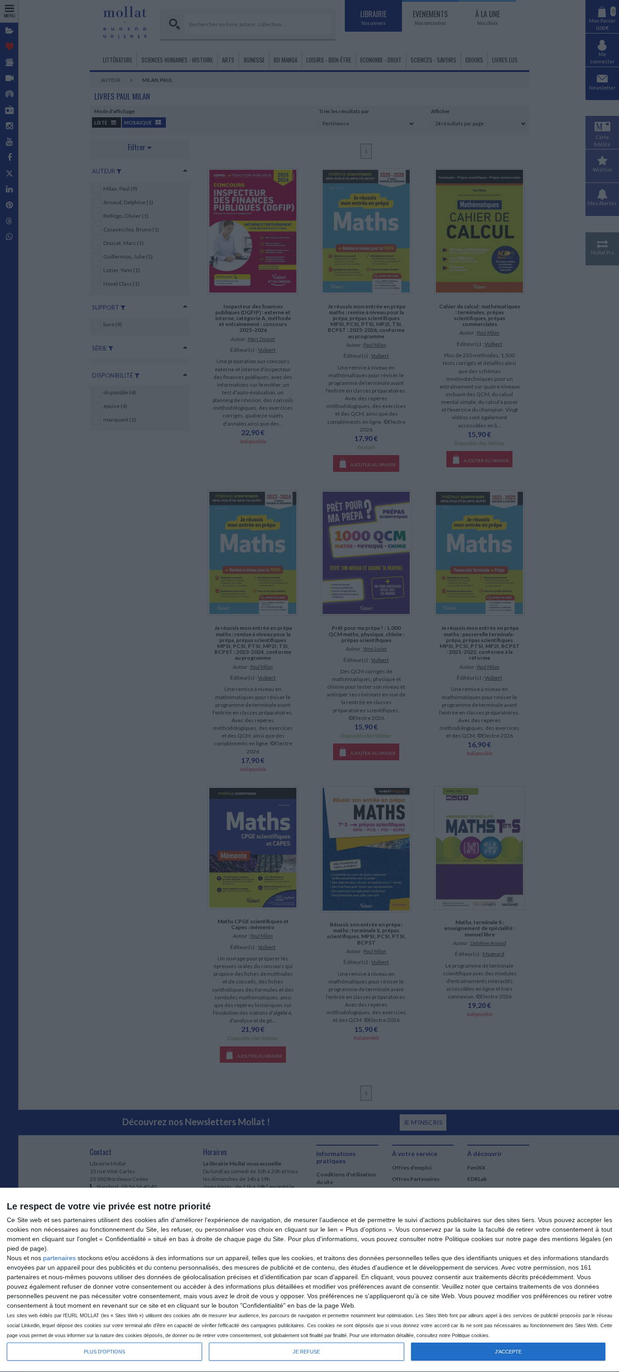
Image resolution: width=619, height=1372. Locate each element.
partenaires (59, 1258)
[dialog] (309, 1280)
